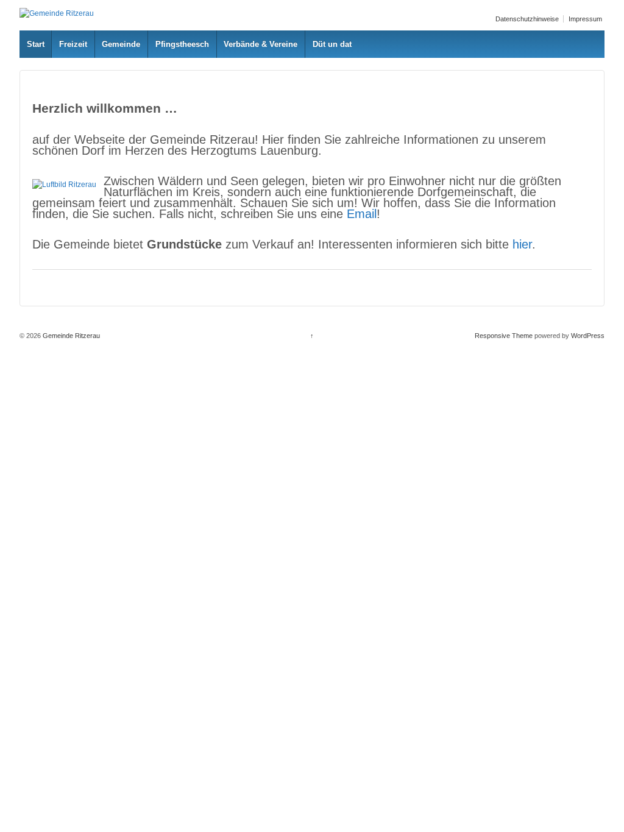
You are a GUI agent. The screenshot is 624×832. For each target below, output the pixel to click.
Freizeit (73, 44)
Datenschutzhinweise (527, 19)
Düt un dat (332, 44)
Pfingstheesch (182, 44)
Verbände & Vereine (260, 44)
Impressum (585, 19)
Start (35, 44)
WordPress (587, 335)
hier (522, 244)
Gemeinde (121, 44)
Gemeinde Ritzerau (70, 335)
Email (362, 213)
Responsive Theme (504, 335)
